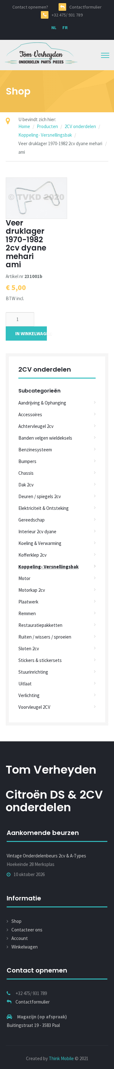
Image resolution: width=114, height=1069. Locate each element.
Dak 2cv (26, 485)
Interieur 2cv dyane (37, 531)
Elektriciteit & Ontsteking (43, 508)
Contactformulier (33, 1002)
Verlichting (29, 695)
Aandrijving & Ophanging (42, 403)
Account (19, 938)
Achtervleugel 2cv (36, 426)
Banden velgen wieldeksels (45, 438)
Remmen (27, 613)
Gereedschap (31, 520)
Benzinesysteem (35, 450)
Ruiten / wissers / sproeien (44, 637)
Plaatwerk (28, 602)
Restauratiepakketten (40, 625)
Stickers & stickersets (40, 660)
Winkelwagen (24, 947)
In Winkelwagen (31, 334)
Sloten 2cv (28, 649)
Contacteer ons (26, 930)
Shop (16, 921)
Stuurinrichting (33, 672)
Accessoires (30, 414)
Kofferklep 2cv (32, 555)
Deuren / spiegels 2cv (39, 496)
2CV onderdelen (80, 126)
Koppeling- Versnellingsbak (45, 135)
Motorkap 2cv (31, 590)
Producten (47, 126)
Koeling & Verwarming (39, 543)
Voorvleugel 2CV (34, 707)
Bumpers (27, 461)
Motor (24, 578)
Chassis (26, 473)
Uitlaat (25, 684)
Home (24, 126)
